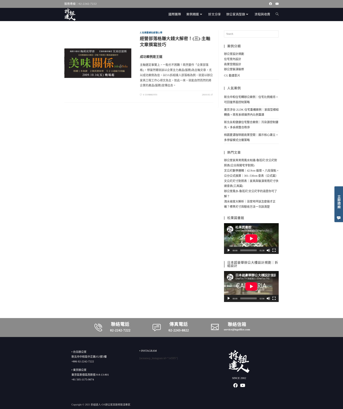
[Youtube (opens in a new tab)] (276, 4)
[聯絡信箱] (215, 327)
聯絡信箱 (237, 324)
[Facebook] (235, 385)
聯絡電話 (120, 324)
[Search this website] (251, 33)
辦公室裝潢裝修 (234, 69)
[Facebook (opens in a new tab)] (270, 4)
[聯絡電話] (98, 327)
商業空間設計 (232, 64)
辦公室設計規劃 (234, 53)
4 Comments (150, 95)
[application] (251, 238)
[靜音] (268, 250)
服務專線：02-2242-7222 (80, 3)
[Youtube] (242, 385)
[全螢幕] (274, 250)
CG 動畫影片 (232, 75)
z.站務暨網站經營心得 (151, 32)
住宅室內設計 (232, 59)
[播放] (228, 250)
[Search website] (277, 14)
